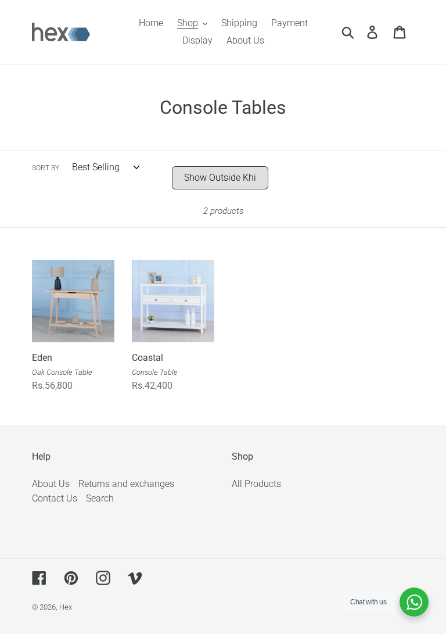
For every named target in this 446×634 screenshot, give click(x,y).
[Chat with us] (414, 602)
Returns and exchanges (126, 483)
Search (100, 498)
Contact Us (54, 498)
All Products (256, 483)
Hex (65, 607)
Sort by (45, 168)
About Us (51, 483)
